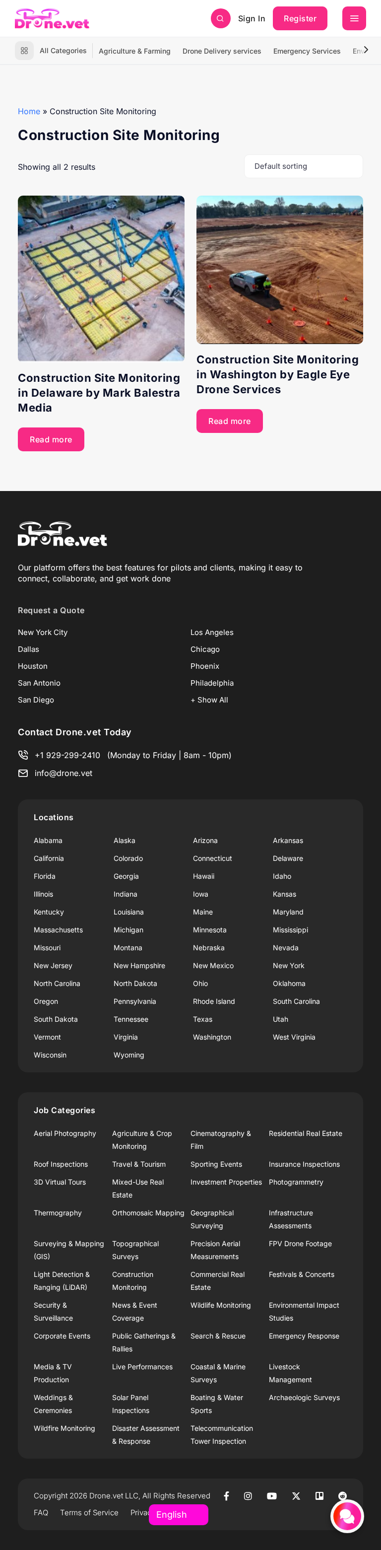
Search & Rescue (218, 1336)
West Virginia (294, 1037)
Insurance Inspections (304, 1164)
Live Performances (142, 1366)
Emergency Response (304, 1336)
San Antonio (39, 683)
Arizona (205, 840)
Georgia (126, 876)
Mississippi (290, 929)
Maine (203, 912)
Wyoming (129, 1055)
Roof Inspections (61, 1164)
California (49, 858)
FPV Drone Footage (300, 1243)
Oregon (46, 1001)
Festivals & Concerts (301, 1274)
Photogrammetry (296, 1182)
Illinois (43, 894)
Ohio (200, 983)
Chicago (205, 649)
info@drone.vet (63, 773)
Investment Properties (226, 1182)
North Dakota (135, 983)
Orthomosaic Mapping (148, 1212)
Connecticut (212, 858)
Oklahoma (289, 983)
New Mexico (213, 965)
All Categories (63, 50)
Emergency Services (307, 51)
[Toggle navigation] (354, 18)
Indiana (125, 894)
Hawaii (203, 876)
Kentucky (49, 912)
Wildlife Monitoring (220, 1305)
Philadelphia (212, 683)
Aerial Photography (65, 1133)
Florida (45, 876)
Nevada (286, 947)
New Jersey (53, 965)
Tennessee (131, 1019)
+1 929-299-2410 (67, 755)
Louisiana (129, 912)
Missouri (47, 947)
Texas (202, 1019)
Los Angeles (212, 632)
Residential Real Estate (305, 1133)
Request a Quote (51, 610)
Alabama (48, 840)
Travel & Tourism (139, 1164)
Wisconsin (50, 1055)
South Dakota (56, 1019)
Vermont (47, 1037)
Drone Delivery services (222, 51)
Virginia (126, 1037)
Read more (51, 439)
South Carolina (296, 1001)
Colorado (128, 858)
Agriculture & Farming (135, 51)
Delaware (288, 858)
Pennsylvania (135, 1001)
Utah (280, 1019)
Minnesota (210, 929)
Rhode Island (214, 1001)
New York (289, 965)
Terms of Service (89, 1512)
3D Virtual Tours (60, 1182)
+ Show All (209, 700)
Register (300, 18)
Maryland (288, 912)
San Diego (36, 700)
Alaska (124, 840)
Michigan (128, 929)
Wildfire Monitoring (64, 1428)
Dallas (28, 649)
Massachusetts (58, 929)
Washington (212, 1037)
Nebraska (209, 947)
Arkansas (288, 840)
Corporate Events (62, 1336)
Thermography (58, 1212)
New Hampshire (139, 965)
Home (29, 111)
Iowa (200, 894)
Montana (128, 947)
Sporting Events (216, 1164)
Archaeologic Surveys (304, 1397)
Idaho (282, 876)
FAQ (41, 1512)
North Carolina (57, 983)
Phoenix (204, 666)
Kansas (284, 894)
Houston (33, 666)
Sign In (252, 18)
